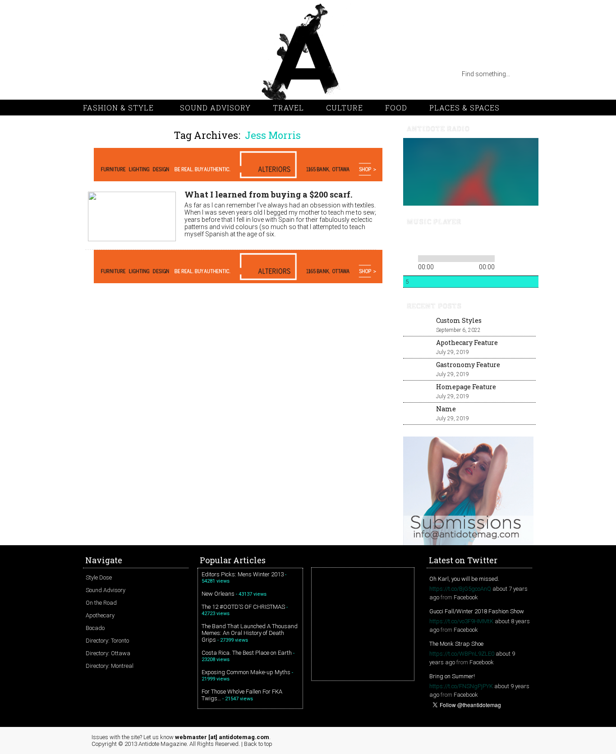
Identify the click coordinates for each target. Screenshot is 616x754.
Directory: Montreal (109, 665)
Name (446, 409)
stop (452, 241)
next (440, 241)
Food (396, 107)
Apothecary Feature (467, 342)
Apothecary (100, 615)
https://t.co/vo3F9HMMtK (461, 621)
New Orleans (218, 593)
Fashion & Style (118, 107)
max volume (501, 242)
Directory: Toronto (107, 640)
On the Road (101, 602)
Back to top (258, 743)
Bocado (95, 628)
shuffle (517, 257)
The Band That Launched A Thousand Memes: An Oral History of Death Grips (250, 633)
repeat (503, 257)
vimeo (146, 74)
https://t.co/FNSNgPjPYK (461, 686)
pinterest (128, 74)
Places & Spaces (464, 107)
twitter (110, 74)
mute (468, 242)
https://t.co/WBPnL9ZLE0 (461, 653)
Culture (344, 107)
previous (409, 241)
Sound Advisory (215, 107)
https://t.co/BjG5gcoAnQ (460, 588)
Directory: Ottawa (108, 653)
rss (92, 74)
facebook (164, 74)
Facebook (466, 597)
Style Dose (99, 577)
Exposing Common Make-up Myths (246, 672)
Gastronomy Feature (468, 364)
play (425, 242)
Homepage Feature (466, 386)
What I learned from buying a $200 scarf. (268, 194)
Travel (288, 107)
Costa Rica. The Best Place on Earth (247, 652)
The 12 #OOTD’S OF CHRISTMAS (243, 606)
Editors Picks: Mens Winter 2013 (243, 574)
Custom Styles (459, 320)
